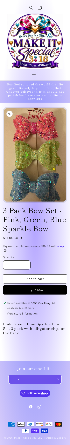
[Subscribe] (57, 379)
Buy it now (35, 290)
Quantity (8, 257)
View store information (22, 313)
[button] (34, 74)
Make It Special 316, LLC (28, 437)
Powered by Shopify (54, 437)
